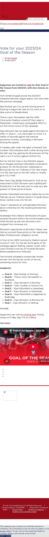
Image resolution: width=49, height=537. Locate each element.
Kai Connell (12, 58)
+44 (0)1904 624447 (17, 477)
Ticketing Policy (14, 418)
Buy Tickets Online (15, 414)
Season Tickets (14, 416)
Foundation (12, 467)
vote (29, 85)
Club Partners (13, 449)
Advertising (12, 441)
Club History (13, 461)
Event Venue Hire (14, 447)
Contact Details (14, 457)
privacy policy (6, 531)
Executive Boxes (14, 445)
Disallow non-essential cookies (24, 512)
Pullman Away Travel (16, 420)
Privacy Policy (17, 510)
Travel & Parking (14, 422)
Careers (11, 469)
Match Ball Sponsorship (17, 436)
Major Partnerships (15, 432)
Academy (12, 465)
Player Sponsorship (15, 439)
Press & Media (14, 459)
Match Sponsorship (15, 434)
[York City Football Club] (11, 24)
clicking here (30, 314)
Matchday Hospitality (16, 443)
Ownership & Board (16, 463)
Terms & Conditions (36, 510)
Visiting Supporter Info (17, 425)
